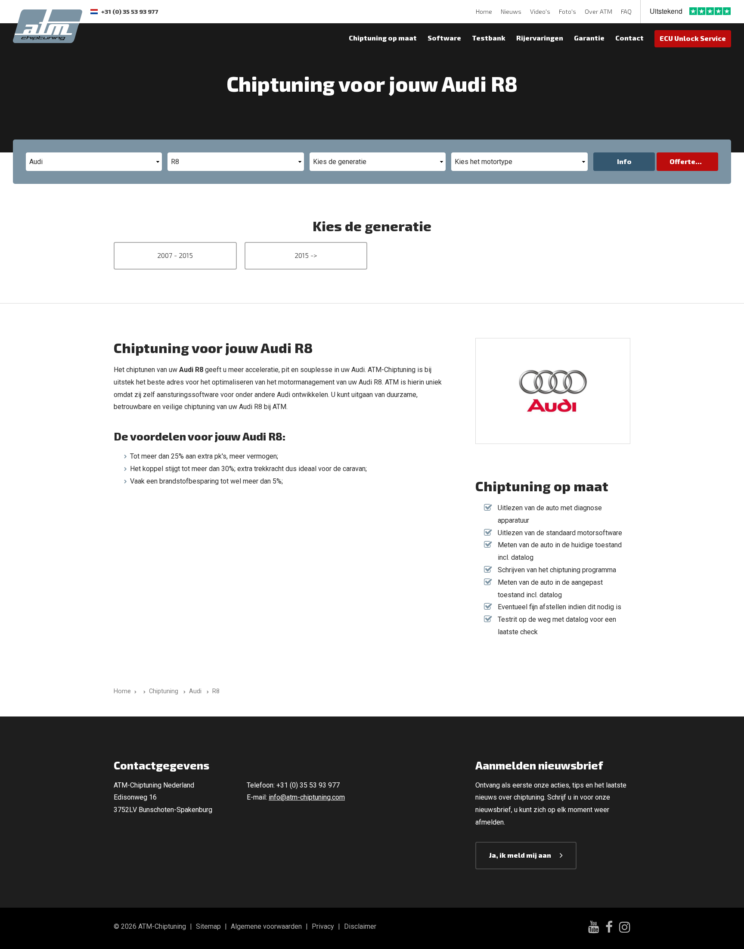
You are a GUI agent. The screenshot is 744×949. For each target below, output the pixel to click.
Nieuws (511, 11)
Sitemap (208, 926)
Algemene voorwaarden (266, 926)
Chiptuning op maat (383, 38)
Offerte (682, 161)
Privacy (323, 926)
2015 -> (305, 255)
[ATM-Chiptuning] (47, 25)
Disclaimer (360, 926)
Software (444, 38)
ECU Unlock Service (693, 38)
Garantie (589, 38)
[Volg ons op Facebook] (609, 928)
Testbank (488, 38)
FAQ (626, 11)
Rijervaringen (539, 38)
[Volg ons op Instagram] (624, 928)
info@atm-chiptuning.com (307, 797)
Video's (540, 11)
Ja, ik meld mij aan (520, 855)
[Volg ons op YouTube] (593, 928)
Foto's (567, 11)
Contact (629, 38)
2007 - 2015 (175, 255)
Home (484, 11)
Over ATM (598, 11)
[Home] (142, 691)
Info (624, 161)
